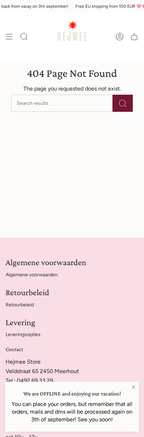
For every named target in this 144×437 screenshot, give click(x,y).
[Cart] (134, 37)
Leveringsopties (23, 334)
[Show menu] (9, 37)
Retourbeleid (20, 305)
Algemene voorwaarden (32, 275)
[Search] (123, 103)
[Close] (133, 387)
